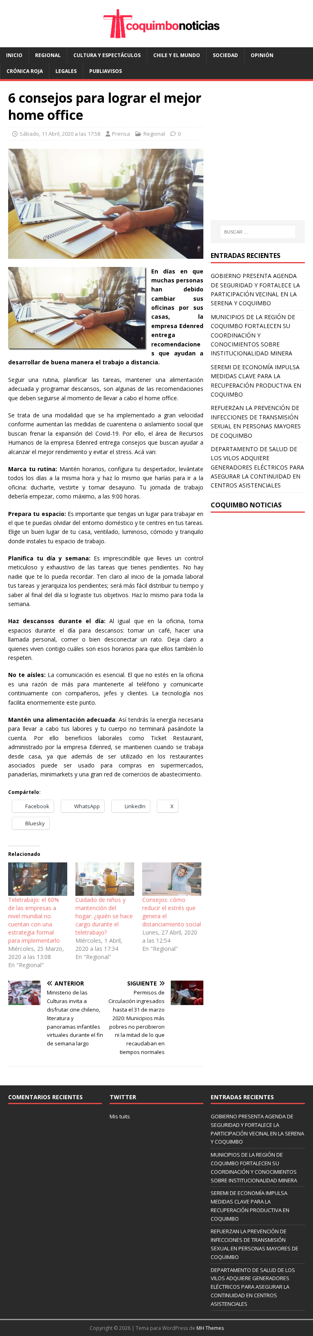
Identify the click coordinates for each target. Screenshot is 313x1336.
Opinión (262, 55)
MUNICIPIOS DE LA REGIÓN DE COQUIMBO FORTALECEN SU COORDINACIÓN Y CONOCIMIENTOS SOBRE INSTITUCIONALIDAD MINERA (253, 335)
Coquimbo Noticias (246, 504)
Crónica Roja (25, 71)
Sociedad (225, 55)
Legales (66, 71)
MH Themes (210, 1328)
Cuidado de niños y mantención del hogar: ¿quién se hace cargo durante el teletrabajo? (104, 916)
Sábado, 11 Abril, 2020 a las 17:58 (60, 133)
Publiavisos (105, 71)
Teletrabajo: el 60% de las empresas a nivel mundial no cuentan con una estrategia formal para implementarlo (34, 920)
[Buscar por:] (258, 232)
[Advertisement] (262, 158)
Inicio (14, 55)
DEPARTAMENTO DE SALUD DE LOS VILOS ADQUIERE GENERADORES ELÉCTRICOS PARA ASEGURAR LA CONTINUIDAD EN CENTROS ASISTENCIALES (257, 467)
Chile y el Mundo (176, 55)
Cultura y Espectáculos (107, 55)
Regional (48, 55)
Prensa (121, 133)
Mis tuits (120, 1116)
